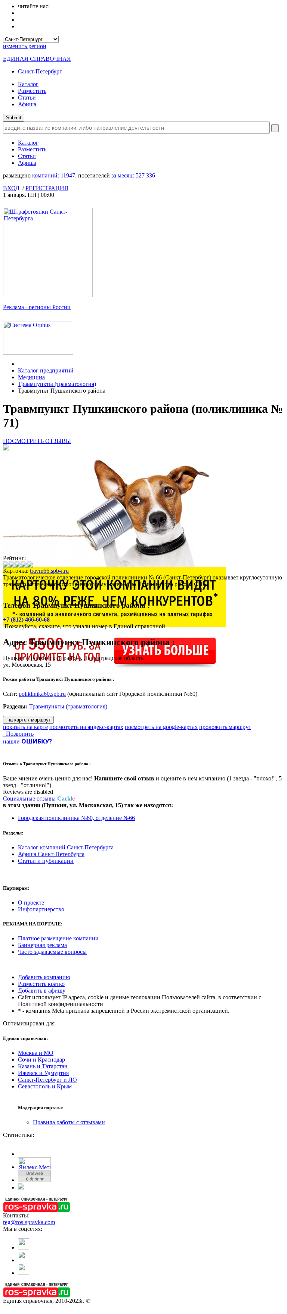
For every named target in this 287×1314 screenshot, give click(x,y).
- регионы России (37, 307)
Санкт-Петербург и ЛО (47, 1079)
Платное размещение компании (58, 938)
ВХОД (11, 188)
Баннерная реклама (42, 945)
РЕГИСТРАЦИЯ (46, 188)
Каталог (28, 84)
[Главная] (20, 364)
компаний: (53, 175)
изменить (24, 46)
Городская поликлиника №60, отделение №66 (76, 818)
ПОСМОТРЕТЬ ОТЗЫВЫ (37, 441)
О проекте (31, 902)
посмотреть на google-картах (161, 727)
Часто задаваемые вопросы (52, 952)
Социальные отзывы (39, 798)
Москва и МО (35, 1053)
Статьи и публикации (46, 861)
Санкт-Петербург (40, 71)
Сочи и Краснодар (41, 1059)
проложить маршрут (225, 727)
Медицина (31, 377)
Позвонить (18, 733)
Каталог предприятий (46, 370)
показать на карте (25, 727)
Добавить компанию (44, 977)
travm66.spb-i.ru (49, 571)
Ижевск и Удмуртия (43, 1073)
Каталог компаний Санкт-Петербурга (66, 847)
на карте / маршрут (28, 720)
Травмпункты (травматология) (57, 384)
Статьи (27, 97)
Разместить (32, 91)
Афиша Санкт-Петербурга (51, 854)
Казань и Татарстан (43, 1066)
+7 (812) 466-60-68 (26, 619)
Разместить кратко (41, 984)
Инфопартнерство (41, 909)
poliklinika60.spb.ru (42, 694)
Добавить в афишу (41, 990)
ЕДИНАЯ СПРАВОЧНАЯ (37, 59)
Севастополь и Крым (45, 1086)
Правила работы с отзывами (69, 1122)
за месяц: (133, 175)
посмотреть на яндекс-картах (86, 727)
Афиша (27, 104)
